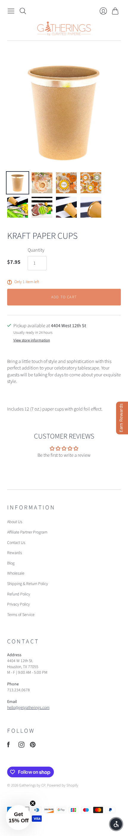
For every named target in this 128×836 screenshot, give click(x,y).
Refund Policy (18, 594)
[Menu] (11, 11)
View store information (31, 340)
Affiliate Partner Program (27, 532)
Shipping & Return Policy (27, 584)
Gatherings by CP (32, 785)
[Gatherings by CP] (64, 28)
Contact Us (16, 543)
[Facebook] (8, 746)
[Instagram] (21, 746)
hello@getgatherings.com (28, 708)
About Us (14, 522)
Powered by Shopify (62, 785)
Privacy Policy (18, 604)
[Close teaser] (33, 803)
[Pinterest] (33, 746)
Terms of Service (21, 615)
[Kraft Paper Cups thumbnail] (17, 182)
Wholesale (15, 573)
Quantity (36, 250)
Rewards (14, 553)
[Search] (23, 11)
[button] (18, 817)
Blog (11, 563)
